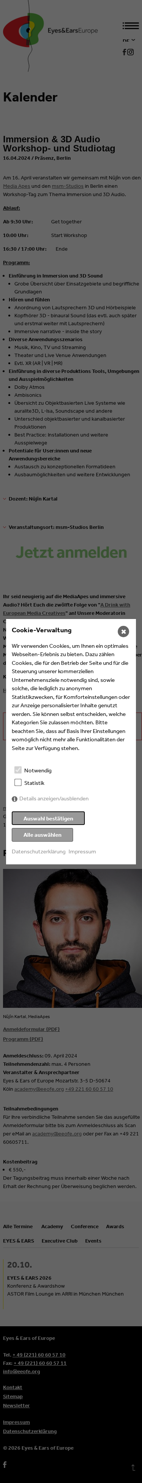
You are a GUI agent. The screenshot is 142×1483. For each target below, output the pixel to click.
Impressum (82, 851)
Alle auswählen (42, 834)
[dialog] (71, 741)
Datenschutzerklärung (39, 851)
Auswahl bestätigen (48, 818)
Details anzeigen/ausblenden (54, 798)
